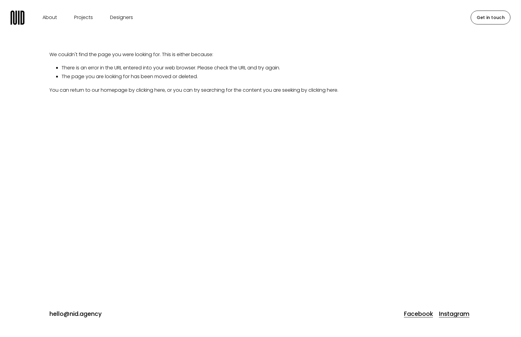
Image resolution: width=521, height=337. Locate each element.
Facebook (418, 314)
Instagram (454, 314)
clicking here (150, 90)
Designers (121, 17)
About (50, 17)
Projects (83, 17)
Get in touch (491, 17)
